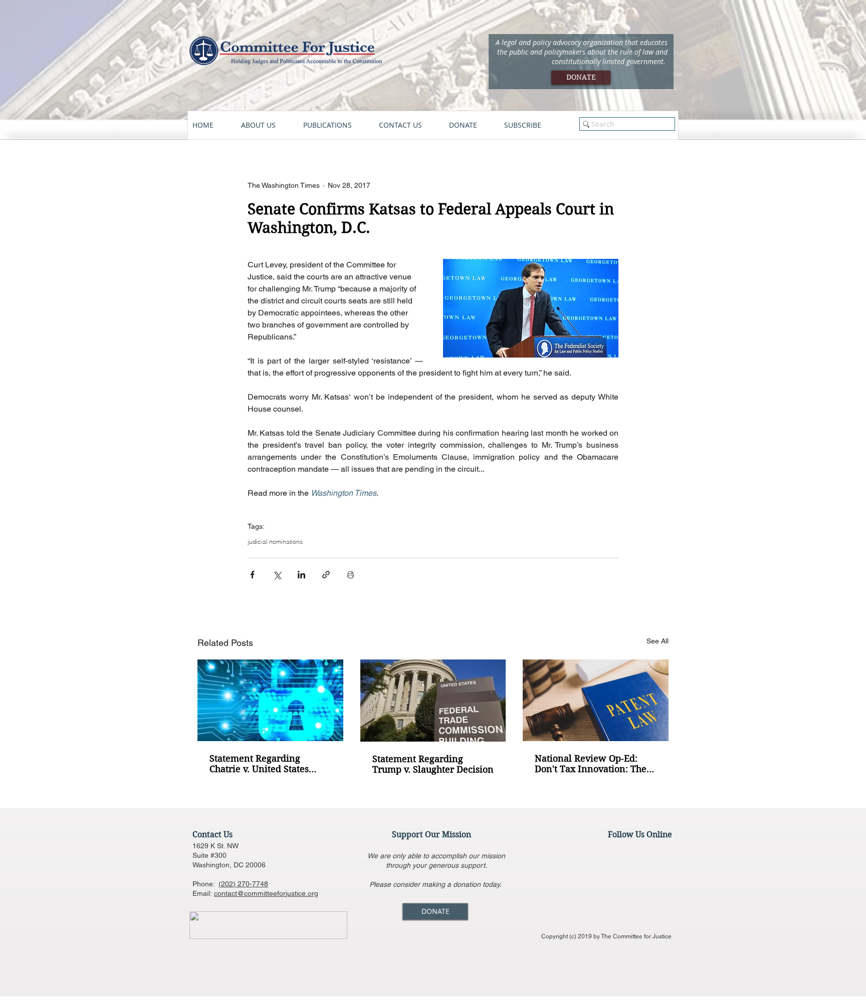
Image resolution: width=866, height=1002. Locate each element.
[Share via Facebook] (252, 574)
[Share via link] (326, 574)
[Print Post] (350, 574)
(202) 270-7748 (243, 884)
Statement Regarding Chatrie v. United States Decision (259, 763)
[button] (267, 125)
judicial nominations (275, 541)
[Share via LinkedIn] (301, 574)
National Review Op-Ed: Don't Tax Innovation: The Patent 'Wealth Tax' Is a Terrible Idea (590, 763)
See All (657, 641)
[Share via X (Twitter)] (277, 574)
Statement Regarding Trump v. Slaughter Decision (433, 764)
